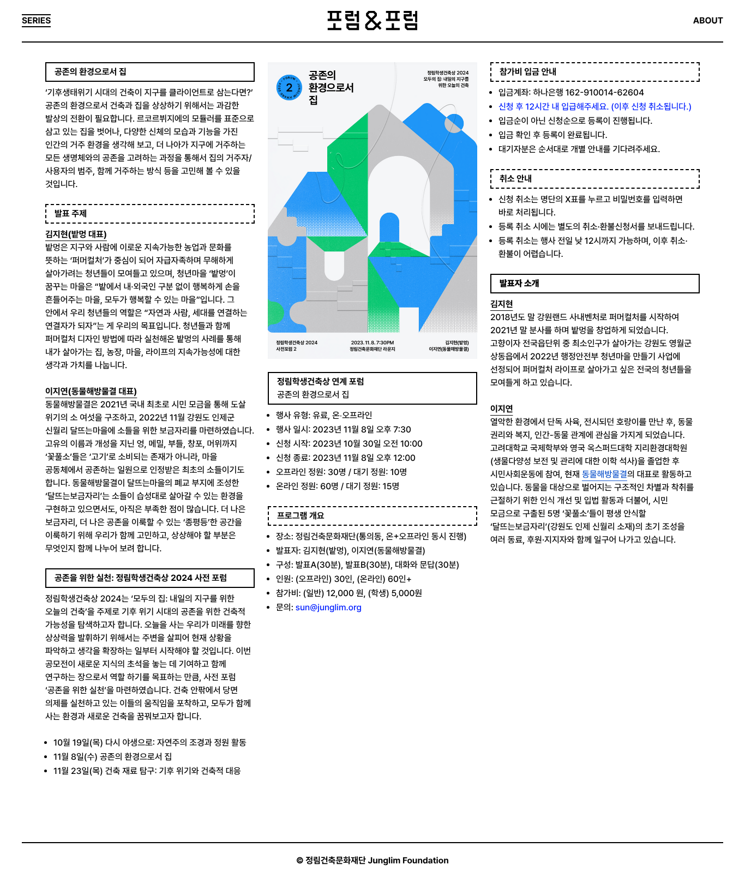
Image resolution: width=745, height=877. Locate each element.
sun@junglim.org (329, 607)
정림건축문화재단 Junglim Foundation (377, 860)
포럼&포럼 (372, 21)
